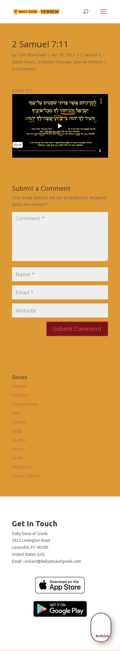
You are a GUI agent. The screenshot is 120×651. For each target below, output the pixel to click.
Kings (17, 431)
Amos (17, 449)
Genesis (19, 386)
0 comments (24, 69)
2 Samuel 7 (90, 55)
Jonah (17, 458)
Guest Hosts (23, 62)
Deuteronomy (25, 404)
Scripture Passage (54, 62)
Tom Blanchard (32, 55)
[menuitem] (102, 625)
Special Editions (88, 62)
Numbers (20, 395)
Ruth (16, 413)
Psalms (19, 440)
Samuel (19, 422)
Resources (22, 467)
